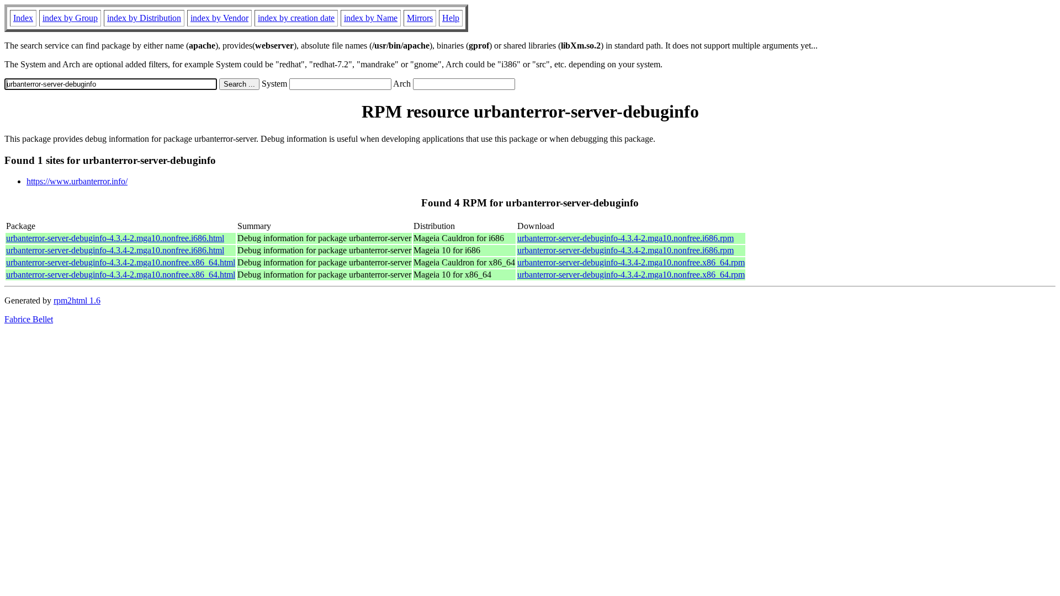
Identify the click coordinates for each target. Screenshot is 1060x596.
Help (450, 18)
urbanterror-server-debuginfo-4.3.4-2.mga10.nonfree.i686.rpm (625, 238)
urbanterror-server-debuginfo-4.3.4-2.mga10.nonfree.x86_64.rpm (631, 262)
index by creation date (296, 18)
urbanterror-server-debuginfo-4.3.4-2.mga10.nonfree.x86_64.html (120, 262)
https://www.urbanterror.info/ (77, 181)
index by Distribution (144, 18)
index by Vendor (219, 18)
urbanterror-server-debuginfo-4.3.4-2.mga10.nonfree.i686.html (115, 238)
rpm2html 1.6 (77, 300)
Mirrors (420, 18)
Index (23, 18)
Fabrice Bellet (28, 319)
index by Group (70, 18)
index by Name (371, 18)
